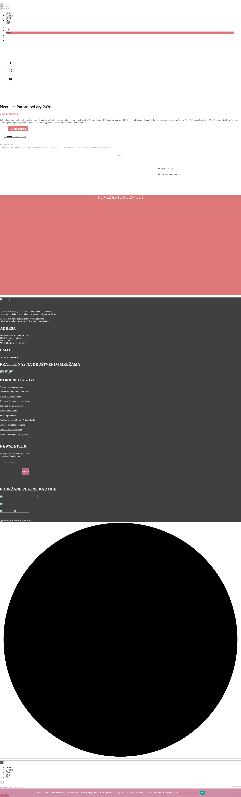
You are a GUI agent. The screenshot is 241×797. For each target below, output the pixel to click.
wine (111, 147)
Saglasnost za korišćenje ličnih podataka (17, 420)
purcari (75, 147)
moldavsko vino (13, 147)
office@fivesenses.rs (9, 357)
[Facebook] (10, 63)
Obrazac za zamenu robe (11, 429)
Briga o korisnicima (8, 410)
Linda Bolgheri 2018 (26, 273)
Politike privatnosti (8, 415)
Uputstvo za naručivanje (10, 396)
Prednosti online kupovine (11, 406)
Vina (11, 144)
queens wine (84, 147)
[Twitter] (10, 71)
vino (106, 147)
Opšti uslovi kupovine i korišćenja (15, 391)
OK (202, 792)
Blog (8, 23)
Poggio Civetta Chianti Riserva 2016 (213, 273)
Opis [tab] (119, 156)
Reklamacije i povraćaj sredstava (14, 401)
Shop (8, 18)
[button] (7, 27)
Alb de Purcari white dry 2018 (89, 273)
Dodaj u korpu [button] (11, 282)
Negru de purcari (28, 147)
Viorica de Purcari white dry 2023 (151, 273)
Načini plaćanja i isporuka (11, 387)
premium (67, 147)
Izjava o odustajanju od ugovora (14, 434)
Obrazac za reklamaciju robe (12, 425)
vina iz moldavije (97, 147)
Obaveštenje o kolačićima (188, 793)
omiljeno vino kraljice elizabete (49, 147)
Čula (8, 20)
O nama (9, 15)
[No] (237, 792)
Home (9, 13)
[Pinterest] (10, 79)
